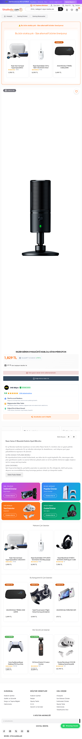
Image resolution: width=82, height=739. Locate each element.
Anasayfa (9, 16)
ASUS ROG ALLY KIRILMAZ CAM (66, 610)
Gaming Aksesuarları (38, 16)
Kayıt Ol (67, 5)
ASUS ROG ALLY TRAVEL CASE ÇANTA (64, 67)
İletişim (77, 5)
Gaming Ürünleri (22, 16)
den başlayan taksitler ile (17, 365)
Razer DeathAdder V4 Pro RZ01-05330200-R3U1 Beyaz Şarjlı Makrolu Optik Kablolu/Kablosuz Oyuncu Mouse (41, 560)
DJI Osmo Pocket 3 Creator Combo (41, 663)
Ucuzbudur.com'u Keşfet (42, 417)
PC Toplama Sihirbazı (40, 5)
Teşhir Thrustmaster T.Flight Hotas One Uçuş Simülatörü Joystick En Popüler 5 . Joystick (40, 612)
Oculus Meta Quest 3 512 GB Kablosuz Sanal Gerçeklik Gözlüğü (66, 664)
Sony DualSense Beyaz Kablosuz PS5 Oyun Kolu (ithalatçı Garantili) (15, 664)
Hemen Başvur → (70, 2)
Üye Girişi (56, 5)
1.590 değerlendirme (25, 393)
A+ (74, 437)
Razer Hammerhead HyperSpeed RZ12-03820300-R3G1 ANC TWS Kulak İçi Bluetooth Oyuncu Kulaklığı (16, 560)
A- (69, 437)
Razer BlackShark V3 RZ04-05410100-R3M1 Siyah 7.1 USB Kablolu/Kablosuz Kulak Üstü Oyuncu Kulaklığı (66, 560)
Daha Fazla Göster (14, 475)
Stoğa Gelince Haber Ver (42, 378)
